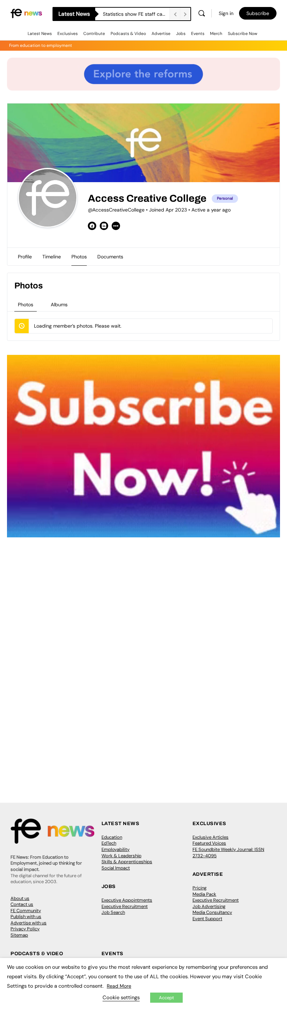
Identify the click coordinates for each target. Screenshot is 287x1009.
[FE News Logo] (26, 13)
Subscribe (257, 13)
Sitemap (19, 935)
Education (112, 837)
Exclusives (67, 33)
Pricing (199, 888)
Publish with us (25, 916)
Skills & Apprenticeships (127, 862)
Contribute (94, 33)
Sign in (226, 13)
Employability (116, 849)
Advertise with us (28, 923)
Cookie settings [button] (121, 997)
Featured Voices (209, 843)
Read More (119, 986)
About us (19, 898)
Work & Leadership (121, 856)
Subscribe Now (242, 33)
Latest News (40, 33)
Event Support (207, 919)
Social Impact (116, 868)
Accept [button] (166, 998)
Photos (25, 304)
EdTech (109, 843)
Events (197, 33)
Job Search (113, 912)
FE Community (25, 911)
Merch (216, 33)
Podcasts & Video (128, 33)
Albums (59, 304)
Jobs (181, 33)
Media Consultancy (212, 912)
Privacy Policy (25, 929)
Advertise (161, 33)
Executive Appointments (127, 900)
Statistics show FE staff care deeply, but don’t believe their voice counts (136, 14)
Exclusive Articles (210, 837)
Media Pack (204, 894)
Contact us (21, 904)
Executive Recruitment (125, 906)
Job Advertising (208, 906)
